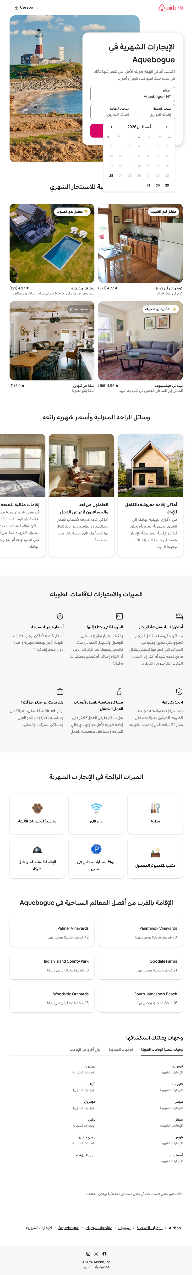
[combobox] (132, 97)
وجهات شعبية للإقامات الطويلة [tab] (162, 1049)
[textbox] (154, 115)
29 (167, 185)
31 (148, 185)
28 (111, 175)
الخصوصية (102, 1267)
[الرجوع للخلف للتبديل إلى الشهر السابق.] (166, 127)
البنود (87, 1267)
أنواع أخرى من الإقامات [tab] (85, 1049)
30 (158, 185)
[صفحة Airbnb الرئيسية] (170, 7)
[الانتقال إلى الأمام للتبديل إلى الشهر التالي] (111, 127)
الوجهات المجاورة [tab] (121, 1049)
